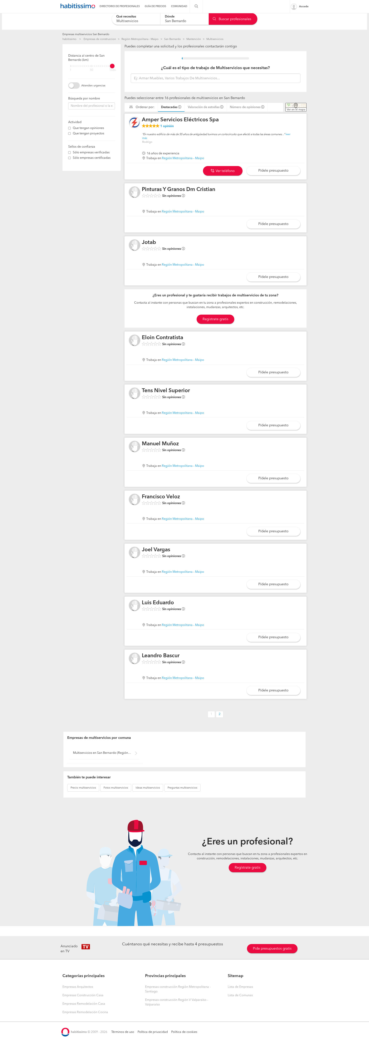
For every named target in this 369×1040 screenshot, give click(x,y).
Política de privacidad (153, 1032)
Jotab (149, 242)
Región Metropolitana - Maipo (140, 39)
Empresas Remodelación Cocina (85, 1012)
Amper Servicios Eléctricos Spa (180, 120)
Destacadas (169, 107)
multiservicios (83, 787)
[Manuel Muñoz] (134, 446)
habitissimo (69, 39)
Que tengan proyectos (88, 133)
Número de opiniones (245, 107)
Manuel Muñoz (160, 444)
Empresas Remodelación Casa (83, 1003)
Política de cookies (184, 1032)
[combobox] (136, 19)
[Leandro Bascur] (134, 658)
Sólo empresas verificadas (91, 152)
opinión (167, 126)
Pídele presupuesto (273, 170)
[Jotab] (134, 245)
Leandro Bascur (161, 656)
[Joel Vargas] (134, 552)
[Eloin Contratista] (134, 340)
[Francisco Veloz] (134, 499)
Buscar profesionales (234, 19)
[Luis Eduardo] (134, 605)
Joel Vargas (156, 550)
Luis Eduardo (158, 603)
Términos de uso (122, 1032)
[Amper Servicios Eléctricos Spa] (134, 122)
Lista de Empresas (240, 987)
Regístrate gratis (247, 867)
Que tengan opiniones (88, 128)
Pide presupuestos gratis (272, 948)
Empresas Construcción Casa (82, 995)
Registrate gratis (215, 319)
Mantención (193, 39)
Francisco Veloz (161, 497)
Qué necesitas (126, 16)
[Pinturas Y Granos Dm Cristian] (134, 192)
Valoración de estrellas (203, 107)
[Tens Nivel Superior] (134, 393)
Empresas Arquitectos (77, 987)
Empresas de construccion (100, 39)
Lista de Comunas (240, 995)
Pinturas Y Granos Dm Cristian (178, 189)
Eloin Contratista (162, 338)
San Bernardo (172, 39)
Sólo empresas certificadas (92, 158)
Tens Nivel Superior (166, 391)
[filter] (91, 66)
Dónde (170, 16)
